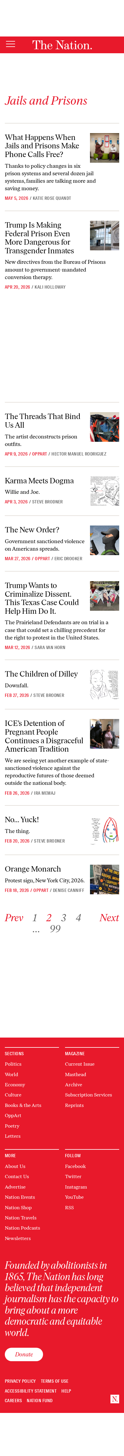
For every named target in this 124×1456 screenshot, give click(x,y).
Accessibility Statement (31, 1391)
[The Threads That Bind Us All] (104, 427)
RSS (69, 1207)
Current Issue (80, 1064)
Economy (15, 1085)
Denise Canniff (69, 890)
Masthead (75, 1074)
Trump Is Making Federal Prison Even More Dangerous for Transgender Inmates (39, 237)
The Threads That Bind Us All (42, 421)
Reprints (74, 1105)
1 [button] (35, 917)
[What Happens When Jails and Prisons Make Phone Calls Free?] (104, 148)
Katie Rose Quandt (52, 198)
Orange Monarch (33, 869)
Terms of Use (55, 1381)
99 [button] (55, 928)
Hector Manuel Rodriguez (78, 454)
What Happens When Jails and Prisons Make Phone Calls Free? (42, 145)
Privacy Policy (20, 1381)
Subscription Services (88, 1095)
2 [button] (48, 917)
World (11, 1074)
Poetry (12, 1126)
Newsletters (18, 1238)
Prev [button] (14, 917)
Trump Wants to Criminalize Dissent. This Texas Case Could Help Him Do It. (42, 598)
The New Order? (32, 529)
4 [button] (78, 917)
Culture (13, 1095)
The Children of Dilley (41, 674)
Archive (73, 1085)
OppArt (39, 454)
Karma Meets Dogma (39, 480)
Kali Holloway (50, 287)
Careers (13, 1400)
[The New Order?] (104, 540)
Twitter (73, 1176)
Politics (13, 1064)
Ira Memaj (44, 793)
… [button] (36, 928)
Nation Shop (18, 1207)
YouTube (74, 1197)
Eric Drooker (68, 559)
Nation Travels (20, 1218)
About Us (15, 1166)
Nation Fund (39, 1400)
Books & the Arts (23, 1105)
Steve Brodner (47, 502)
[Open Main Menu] (10, 44)
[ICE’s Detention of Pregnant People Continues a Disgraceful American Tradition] (104, 734)
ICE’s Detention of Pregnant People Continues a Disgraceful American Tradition (44, 736)
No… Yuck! (22, 819)
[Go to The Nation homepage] (62, 44)
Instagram (76, 1187)
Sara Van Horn (50, 648)
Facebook (75, 1166)
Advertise (15, 1187)
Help (66, 1391)
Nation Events (20, 1197)
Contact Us (17, 1176)
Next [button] (109, 917)
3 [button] (63, 917)
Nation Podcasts (22, 1228)
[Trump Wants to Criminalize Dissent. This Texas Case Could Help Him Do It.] (104, 596)
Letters (12, 1136)
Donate (24, 1354)
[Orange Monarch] (104, 879)
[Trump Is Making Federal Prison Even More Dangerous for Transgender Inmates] (104, 235)
